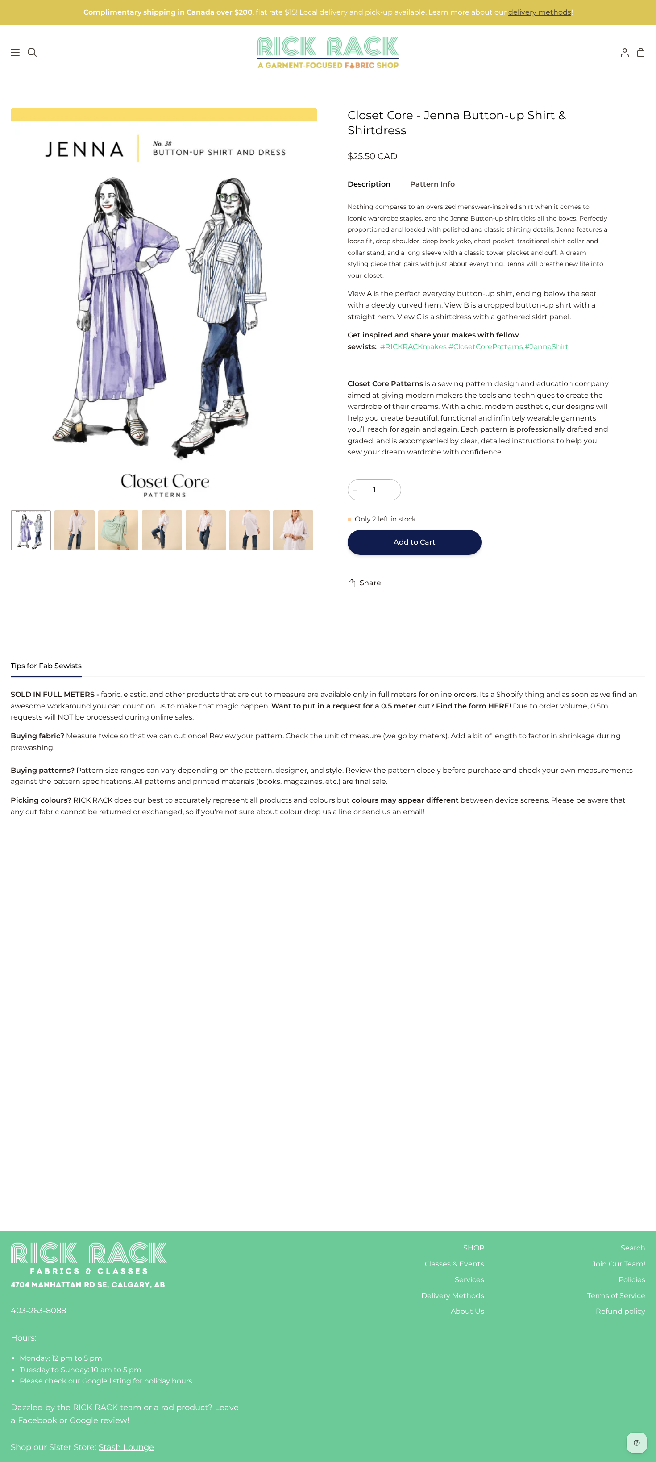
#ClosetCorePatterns (485, 346)
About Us (467, 1311)
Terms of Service (616, 1295)
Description (369, 184)
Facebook (37, 1420)
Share (370, 583)
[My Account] (621, 52)
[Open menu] (10, 52)
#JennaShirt (547, 346)
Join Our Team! (618, 1264)
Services (469, 1279)
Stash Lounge (126, 1447)
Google (95, 1381)
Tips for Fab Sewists (46, 666)
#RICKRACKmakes (413, 346)
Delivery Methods (452, 1295)
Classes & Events (454, 1264)
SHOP (473, 1248)
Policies (632, 1279)
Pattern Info (432, 184)
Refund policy (620, 1311)
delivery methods (539, 12)
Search (633, 1248)
